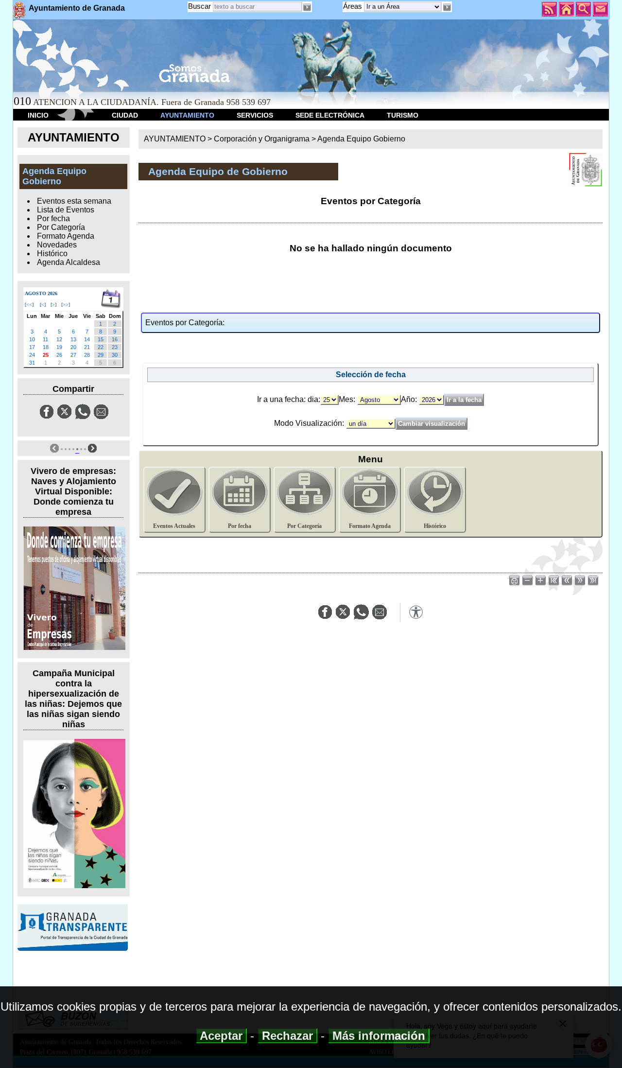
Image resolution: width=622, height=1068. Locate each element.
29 (101, 355)
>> (66, 304)
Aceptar (221, 1035)
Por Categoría (61, 227)
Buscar (199, 6)
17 (32, 347)
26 (59, 355)
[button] (446, 7)
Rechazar (287, 1035)
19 (59, 347)
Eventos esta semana (74, 201)
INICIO (38, 115)
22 (101, 347)
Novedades (57, 245)
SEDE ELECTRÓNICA (329, 115)
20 (73, 347)
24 (32, 355)
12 (59, 339)
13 (73, 339)
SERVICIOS (255, 115)
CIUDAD (125, 115)
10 (32, 339)
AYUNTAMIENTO (187, 115)
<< (29, 304)
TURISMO (402, 115)
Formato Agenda (65, 236)
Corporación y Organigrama (262, 139)
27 (73, 355)
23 (115, 347)
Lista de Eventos (65, 210)
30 (115, 355)
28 (87, 355)
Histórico (52, 253)
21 (87, 347)
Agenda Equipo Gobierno (361, 139)
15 (101, 339)
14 (87, 339)
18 (46, 347)
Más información (379, 1035)
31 (32, 363)
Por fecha (53, 218)
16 (115, 339)
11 (45, 339)
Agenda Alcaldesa (68, 262)
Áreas (353, 6)
